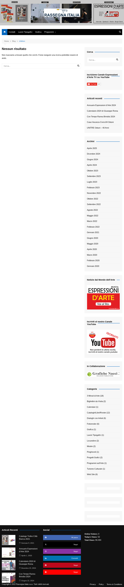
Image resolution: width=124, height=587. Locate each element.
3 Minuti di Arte (93, 396)
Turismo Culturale (94, 469)
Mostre (90, 446)
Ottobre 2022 (92, 199)
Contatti (12, 32)
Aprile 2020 (92, 249)
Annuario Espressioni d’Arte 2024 (101, 105)
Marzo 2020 (92, 255)
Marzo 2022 (92, 221)
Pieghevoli (91, 452)
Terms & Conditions (114, 584)
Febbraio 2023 (93, 188)
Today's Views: (91, 537)
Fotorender (91, 424)
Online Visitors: (91, 534)
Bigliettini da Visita (95, 401)
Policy (101, 584)
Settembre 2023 (94, 176)
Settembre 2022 (94, 204)
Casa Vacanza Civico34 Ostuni (100, 122)
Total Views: (90, 540)
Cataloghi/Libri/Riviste (96, 413)
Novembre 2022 (94, 193)
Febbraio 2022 (93, 227)
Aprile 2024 (92, 165)
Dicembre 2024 (93, 154)
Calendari (91, 407)
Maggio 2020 (92, 244)
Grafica (38, 32)
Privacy (93, 584)
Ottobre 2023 (92, 171)
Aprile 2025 (92, 148)
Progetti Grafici (93, 457)
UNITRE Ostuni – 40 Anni (98, 128)
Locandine (91, 441)
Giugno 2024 (92, 159)
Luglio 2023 (92, 182)
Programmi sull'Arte (95, 463)
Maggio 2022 (92, 216)
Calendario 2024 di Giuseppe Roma (102, 111)
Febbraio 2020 (93, 260)
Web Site (91, 474)
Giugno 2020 (92, 238)
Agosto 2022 (92, 210)
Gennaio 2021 (93, 232)
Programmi (49, 32)
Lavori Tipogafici (25, 32)
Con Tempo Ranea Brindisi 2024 (101, 117)
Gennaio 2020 (93, 266)
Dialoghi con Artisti (95, 418)
